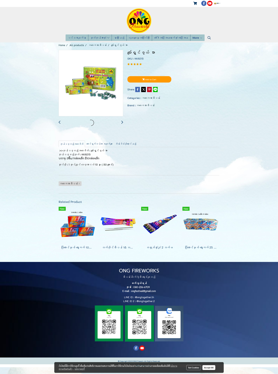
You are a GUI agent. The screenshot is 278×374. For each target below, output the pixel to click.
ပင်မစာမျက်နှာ (77, 38)
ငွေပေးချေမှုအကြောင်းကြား (139, 38)
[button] (209, 38)
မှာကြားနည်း (119, 38)
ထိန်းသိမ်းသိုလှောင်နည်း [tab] (125, 143)
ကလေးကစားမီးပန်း (151, 98)
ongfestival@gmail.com (143, 291)
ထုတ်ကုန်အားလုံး (98, 38)
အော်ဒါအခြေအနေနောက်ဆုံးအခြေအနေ (171, 38)
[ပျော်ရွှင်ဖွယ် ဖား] (91, 83)
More (196, 38)
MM (217, 3)
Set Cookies (193, 367)
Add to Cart (150, 79)
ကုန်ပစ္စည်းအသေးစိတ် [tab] (71, 143)
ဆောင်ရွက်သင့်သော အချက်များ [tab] (99, 143)
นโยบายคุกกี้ (80, 369)
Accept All (209, 367)
